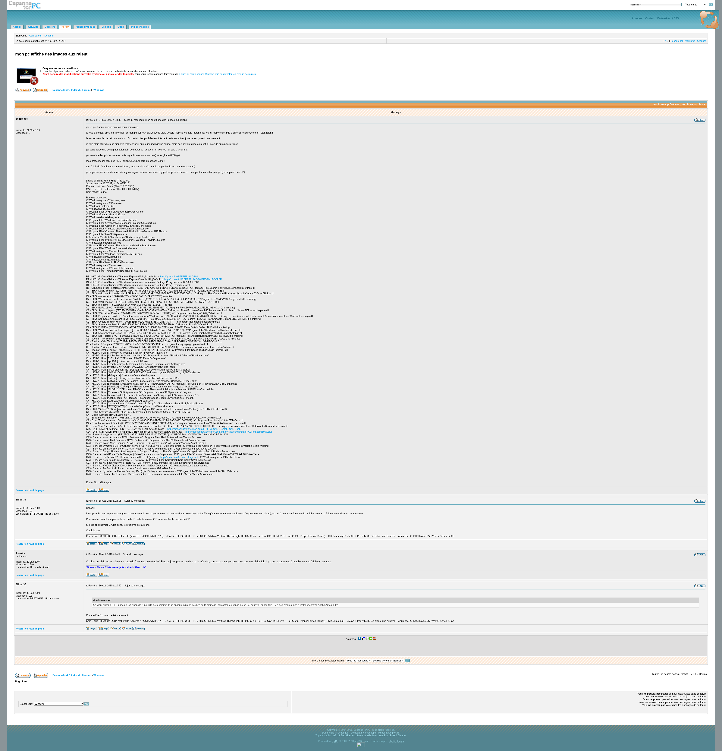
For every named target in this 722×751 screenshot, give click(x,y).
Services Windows (367, 735)
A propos (636, 18)
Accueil (17, 26)
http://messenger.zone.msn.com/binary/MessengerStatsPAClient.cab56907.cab (228, 431)
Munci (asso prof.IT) (389, 732)
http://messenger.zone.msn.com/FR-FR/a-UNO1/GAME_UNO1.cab (203, 429)
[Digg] (367, 639)
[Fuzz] (374, 639)
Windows (98, 90)
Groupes (701, 40)
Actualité (33, 26)
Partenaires (663, 18)
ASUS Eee (339, 735)
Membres (690, 40)
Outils (121, 26)
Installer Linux (386, 735)
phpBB (335, 741)
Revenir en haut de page (30, 490)
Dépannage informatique (335, 732)
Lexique (106, 26)
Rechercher (676, 40)
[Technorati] (370, 639)
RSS (676, 18)
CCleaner (401, 735)
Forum (65, 26)
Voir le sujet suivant (693, 104)
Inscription (48, 35)
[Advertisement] (663, 58)
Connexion (35, 35)
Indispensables (140, 26)
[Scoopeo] (359, 639)
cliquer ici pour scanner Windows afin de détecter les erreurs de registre (217, 74)
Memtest (351, 735)
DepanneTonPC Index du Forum (71, 90)
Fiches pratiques (85, 26)
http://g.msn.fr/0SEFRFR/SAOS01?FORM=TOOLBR (193, 279)
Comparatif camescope (363, 732)
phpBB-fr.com (396, 741)
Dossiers (50, 26)
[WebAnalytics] (361, 746)
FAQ (666, 40)
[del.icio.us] (363, 639)
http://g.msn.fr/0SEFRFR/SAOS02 (179, 276)
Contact (649, 18)
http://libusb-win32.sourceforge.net (179, 457)
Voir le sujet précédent (666, 104)
